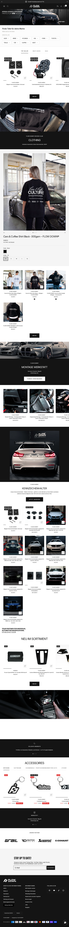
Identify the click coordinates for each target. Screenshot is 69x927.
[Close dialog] (48, 444)
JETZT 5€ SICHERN (34, 469)
